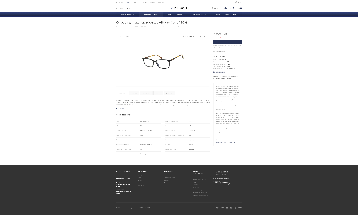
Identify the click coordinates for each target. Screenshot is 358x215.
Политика (167, 175)
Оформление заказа (199, 179)
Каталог (195, 177)
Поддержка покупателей (200, 195)
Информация (169, 171)
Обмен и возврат (198, 190)
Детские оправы (123, 178)
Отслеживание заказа (200, 192)
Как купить (146, 93)
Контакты (141, 185)
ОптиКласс (142, 171)
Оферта (166, 180)
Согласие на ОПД (169, 177)
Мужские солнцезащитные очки (123, 191)
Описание (121, 93)
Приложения (168, 183)
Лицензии (141, 183)
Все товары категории (223, 140)
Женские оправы (123, 171)
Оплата (158, 93)
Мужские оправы (123, 175)
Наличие (134, 93)
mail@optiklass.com (222, 178)
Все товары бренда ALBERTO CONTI (227, 142)
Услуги (140, 180)
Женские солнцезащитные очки (123, 184)
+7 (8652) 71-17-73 (124, 8)
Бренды (140, 175)
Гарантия (196, 187)
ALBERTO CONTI (189, 37)
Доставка (169, 93)
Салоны (140, 177)
